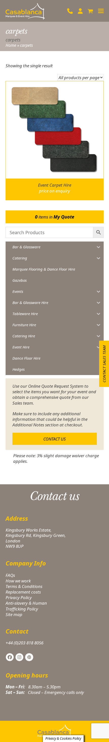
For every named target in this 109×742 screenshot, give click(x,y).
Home (11, 45)
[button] (90, 11)
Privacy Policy (19, 597)
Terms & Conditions (24, 586)
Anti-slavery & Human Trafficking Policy (26, 606)
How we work (18, 581)
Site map (14, 614)
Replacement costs (23, 592)
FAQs (10, 575)
